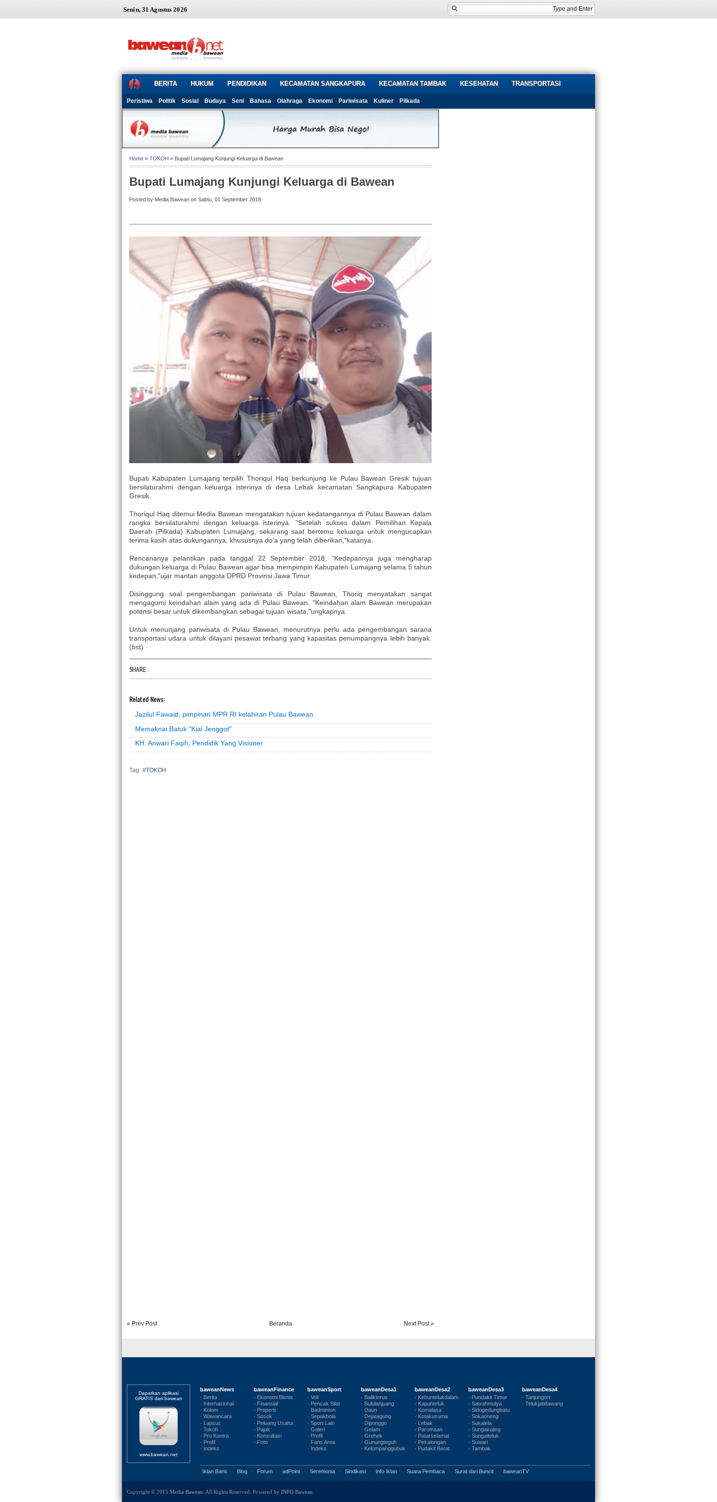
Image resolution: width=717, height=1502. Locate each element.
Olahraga (289, 101)
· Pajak (262, 1429)
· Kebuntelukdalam (436, 1397)
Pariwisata (353, 101)
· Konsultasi (267, 1436)
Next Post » (419, 1323)
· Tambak (479, 1448)
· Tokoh (209, 1429)
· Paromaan (428, 1429)
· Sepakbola (321, 1416)
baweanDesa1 (379, 1389)
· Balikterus (374, 1397)
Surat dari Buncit (474, 1471)
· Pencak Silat (323, 1403)
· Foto (261, 1442)
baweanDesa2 (432, 1389)
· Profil (207, 1442)
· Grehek (371, 1436)
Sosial (190, 101)
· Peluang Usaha (273, 1423)
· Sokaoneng (483, 1416)
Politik (167, 101)
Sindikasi (355, 1471)
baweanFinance (274, 1389)
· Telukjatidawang (542, 1403)
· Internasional (217, 1403)
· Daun (369, 1410)
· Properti (265, 1410)
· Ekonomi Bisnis (273, 1397)
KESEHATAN (479, 83)
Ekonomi (320, 101)
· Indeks (209, 1448)
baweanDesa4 (540, 1389)
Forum (265, 1471)
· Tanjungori (536, 1397)
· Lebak (424, 1423)
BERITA (165, 83)
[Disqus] (280, 917)
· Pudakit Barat (432, 1448)
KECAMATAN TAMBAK (412, 83)
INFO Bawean (297, 1492)
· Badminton (321, 1410)
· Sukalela (480, 1423)
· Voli (313, 1397)
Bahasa (260, 101)
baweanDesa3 (486, 1389)
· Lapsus (210, 1423)
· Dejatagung (376, 1416)
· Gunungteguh (379, 1442)
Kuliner (384, 101)
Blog (242, 1471)
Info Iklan (386, 1471)
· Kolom (209, 1410)
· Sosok (263, 1416)
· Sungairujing (484, 1429)
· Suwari (478, 1442)
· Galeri (316, 1429)
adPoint (291, 1471)
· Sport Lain (321, 1423)
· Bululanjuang (377, 1403)
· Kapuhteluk (429, 1403)
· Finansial (266, 1403)
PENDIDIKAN (246, 83)
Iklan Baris (214, 1471)
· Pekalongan (430, 1442)
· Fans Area (321, 1442)
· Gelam (370, 1429)
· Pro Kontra (214, 1436)
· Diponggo (374, 1423)
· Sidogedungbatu (489, 1410)
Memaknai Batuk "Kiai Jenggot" (183, 729)
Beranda (280, 1323)
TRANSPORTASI (536, 83)
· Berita (208, 1397)
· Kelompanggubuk (383, 1448)
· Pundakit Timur (487, 1397)
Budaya (215, 101)
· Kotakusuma (431, 1416)
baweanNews (217, 1389)
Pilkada (409, 101)
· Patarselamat (432, 1436)
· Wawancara (216, 1416)
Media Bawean (186, 1492)
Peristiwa (140, 101)
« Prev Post (142, 1323)
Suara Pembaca (426, 1471)
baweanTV (516, 1471)
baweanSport (324, 1389)
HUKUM (202, 83)
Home (136, 158)
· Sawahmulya (485, 1403)
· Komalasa (428, 1410)
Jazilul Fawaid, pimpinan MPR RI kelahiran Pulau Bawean (224, 714)
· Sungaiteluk (483, 1436)
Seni (238, 101)
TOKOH (159, 158)
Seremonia (322, 1471)
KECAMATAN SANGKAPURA (322, 83)
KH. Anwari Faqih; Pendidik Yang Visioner (199, 743)
